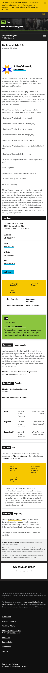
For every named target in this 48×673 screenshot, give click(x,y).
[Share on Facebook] (10, 56)
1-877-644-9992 (8, 633)
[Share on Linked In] (16, 56)
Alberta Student (20, 456)
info (6, 22)
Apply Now (7, 272)
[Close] (45, 3)
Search (37, 15)
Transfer (14, 519)
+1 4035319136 (9, 263)
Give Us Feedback (9, 621)
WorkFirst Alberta (8, 626)
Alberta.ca (6, 637)
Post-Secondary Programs (12, 26)
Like (31, 15)
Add (26, 15)
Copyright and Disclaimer (10, 664)
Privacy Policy (7, 642)
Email (22, 56)
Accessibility (6, 646)
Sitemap (5, 651)
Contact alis (6, 616)
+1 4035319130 (9, 238)
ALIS (13, 15)
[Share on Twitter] (3, 56)
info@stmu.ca (9, 246)
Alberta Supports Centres (11, 630)
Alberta (6, 15)
